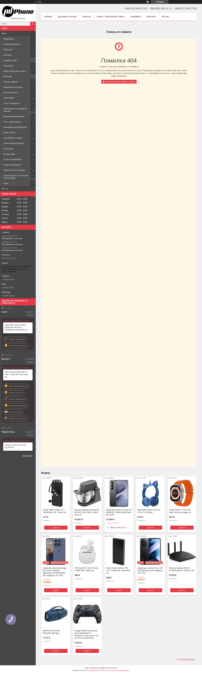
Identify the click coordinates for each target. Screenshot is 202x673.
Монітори (7, 76)
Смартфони (8, 39)
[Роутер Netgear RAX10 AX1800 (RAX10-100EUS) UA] (182, 551)
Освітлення (8, 148)
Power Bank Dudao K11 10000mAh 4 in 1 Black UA (54, 511)
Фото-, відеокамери (12, 122)
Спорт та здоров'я (11, 103)
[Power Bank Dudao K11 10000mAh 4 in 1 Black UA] (55, 493)
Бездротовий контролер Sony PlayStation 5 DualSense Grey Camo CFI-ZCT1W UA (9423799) (86, 634)
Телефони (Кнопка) (11, 44)
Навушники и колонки (13, 87)
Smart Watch (8, 98)
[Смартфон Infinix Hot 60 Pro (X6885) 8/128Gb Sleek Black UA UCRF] (119, 493)
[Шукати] (33, 24)
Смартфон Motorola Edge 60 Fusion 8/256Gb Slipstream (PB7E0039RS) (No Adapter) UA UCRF (54, 572)
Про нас (5, 188)
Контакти (151, 17)
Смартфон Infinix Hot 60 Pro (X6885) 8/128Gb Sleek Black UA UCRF (119, 512)
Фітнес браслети (10, 92)
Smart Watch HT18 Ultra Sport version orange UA (180, 511)
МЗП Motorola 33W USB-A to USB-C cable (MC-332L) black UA (16, 374)
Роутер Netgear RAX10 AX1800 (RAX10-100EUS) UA (181, 569)
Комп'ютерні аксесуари (13, 143)
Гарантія (86, 17)
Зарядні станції (10, 60)
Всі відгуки (27, 455)
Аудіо (5, 183)
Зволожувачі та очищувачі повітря (15, 109)
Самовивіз (135, 17)
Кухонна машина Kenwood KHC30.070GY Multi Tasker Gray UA (86, 512)
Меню (4, 33)
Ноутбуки (7, 55)
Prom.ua (114, 668)
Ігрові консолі (9, 132)
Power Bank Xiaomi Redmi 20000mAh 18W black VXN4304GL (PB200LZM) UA (16, 327)
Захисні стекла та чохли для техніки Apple (15, 176)
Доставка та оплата (67, 17)
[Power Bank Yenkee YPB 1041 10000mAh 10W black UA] (119, 551)
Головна (48, 17)
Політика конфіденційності (118, 670)
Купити (56, 527)
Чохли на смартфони (12, 159)
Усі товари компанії (185, 659)
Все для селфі (9, 154)
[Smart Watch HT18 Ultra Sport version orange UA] (182, 493)
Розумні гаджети (10, 81)
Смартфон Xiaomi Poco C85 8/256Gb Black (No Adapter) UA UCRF (150, 570)
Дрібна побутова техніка (14, 71)
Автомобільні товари (12, 138)
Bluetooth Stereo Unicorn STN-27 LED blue (148, 511)
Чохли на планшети (12, 164)
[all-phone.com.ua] (18, 11)
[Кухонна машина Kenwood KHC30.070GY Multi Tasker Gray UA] (87, 493)
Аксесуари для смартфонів (15, 127)
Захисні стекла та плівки (14, 170)
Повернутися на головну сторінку (120, 81)
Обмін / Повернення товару (111, 17)
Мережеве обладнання (13, 116)
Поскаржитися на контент (97, 670)
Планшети (8, 49)
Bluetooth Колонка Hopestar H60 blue (51, 631)
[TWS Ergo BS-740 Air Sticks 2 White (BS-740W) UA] (87, 551)
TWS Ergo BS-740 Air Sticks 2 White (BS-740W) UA (86, 569)
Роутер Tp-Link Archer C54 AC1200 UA (15, 446)
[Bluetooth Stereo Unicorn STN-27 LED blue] (150, 493)
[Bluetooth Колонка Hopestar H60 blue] (55, 614)
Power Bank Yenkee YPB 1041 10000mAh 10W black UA (118, 570)
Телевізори (8, 65)
